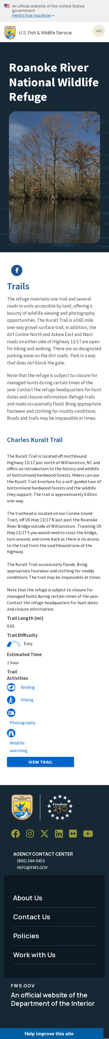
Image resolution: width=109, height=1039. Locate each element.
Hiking (27, 699)
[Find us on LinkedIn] (61, 833)
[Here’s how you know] (54, 11)
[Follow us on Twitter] (46, 833)
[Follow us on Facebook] (17, 833)
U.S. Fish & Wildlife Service (45, 33)
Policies (26, 935)
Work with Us (34, 954)
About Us (27, 897)
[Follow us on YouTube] (90, 833)
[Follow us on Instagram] (32, 833)
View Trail (41, 762)
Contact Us (31, 916)
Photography (22, 722)
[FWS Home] (10, 32)
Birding (28, 687)
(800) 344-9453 (31, 860)
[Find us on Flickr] (75, 833)
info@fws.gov (32, 867)
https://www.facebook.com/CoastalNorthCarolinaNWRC (58, 270)
